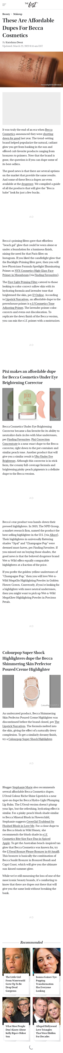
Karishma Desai (14, 42)
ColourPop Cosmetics (50, 705)
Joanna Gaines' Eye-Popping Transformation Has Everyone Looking (46, 984)
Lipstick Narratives (17, 299)
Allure (53, 535)
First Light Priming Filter (23, 282)
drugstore (27, 184)
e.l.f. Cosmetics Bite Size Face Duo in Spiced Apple (26, 839)
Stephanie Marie (22, 787)
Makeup (17, 14)
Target (56, 418)
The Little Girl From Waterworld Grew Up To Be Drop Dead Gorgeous (15, 984)
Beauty (6, 14)
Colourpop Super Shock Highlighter (30, 739)
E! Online (38, 295)
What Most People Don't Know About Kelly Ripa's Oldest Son (16, 1031)
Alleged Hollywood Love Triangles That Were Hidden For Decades (46, 1031)
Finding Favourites (46, 275)
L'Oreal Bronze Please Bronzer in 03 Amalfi (33, 851)
